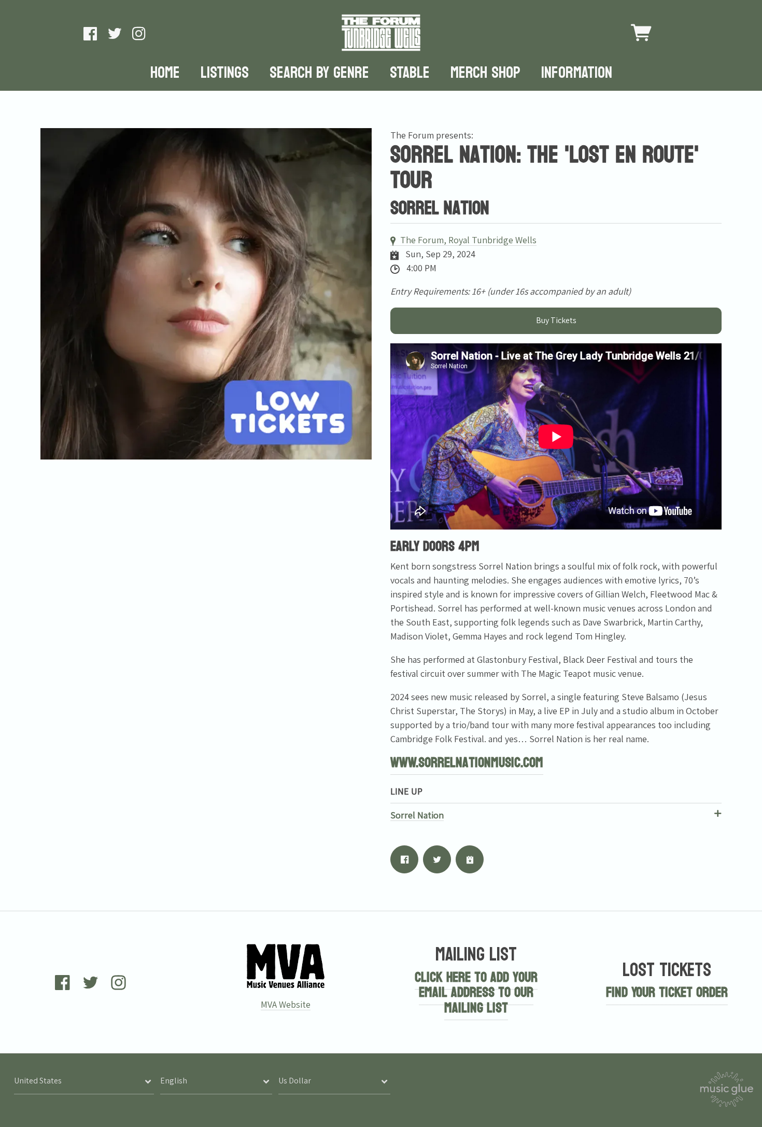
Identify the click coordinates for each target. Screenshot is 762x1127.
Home (165, 73)
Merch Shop (485, 73)
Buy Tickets (556, 320)
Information (576, 73)
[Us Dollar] (334, 1081)
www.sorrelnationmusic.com (466, 762)
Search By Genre (319, 73)
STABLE (410, 73)
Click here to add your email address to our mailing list (476, 993)
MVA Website (286, 1004)
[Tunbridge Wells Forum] (380, 32)
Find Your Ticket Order (667, 992)
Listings (225, 73)
